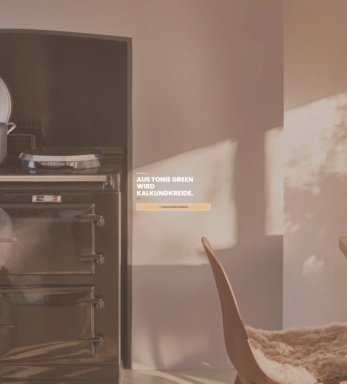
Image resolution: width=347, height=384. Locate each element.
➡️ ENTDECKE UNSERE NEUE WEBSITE (173, 207)
